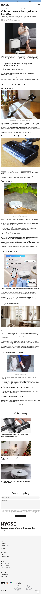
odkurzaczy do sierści (5, 237)
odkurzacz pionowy (19, 123)
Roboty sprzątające (5, 545)
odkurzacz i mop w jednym (26, 171)
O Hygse (3, 554)
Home (2, 8)
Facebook (22, 404)
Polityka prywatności (5, 567)
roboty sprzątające (33, 219)
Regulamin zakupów (5, 565)
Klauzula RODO (4, 568)
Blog (6, 8)
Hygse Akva (3, 171)
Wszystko (3, 548)
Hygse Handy (30, 127)
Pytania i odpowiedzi (5, 556)
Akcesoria (3, 546)
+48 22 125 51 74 (4, 574)
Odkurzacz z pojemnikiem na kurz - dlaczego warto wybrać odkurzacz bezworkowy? (14, 435)
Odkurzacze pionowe (5, 543)
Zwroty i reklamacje (5, 563)
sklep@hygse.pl (4, 576)
